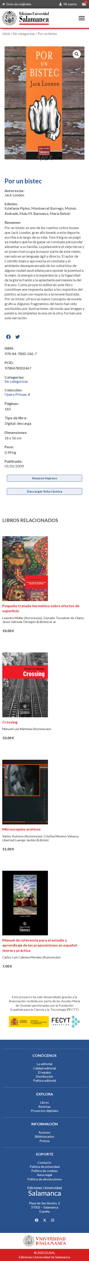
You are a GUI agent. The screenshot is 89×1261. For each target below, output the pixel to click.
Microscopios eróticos (21, 829)
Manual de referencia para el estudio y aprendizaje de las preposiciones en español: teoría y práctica (40, 945)
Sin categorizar (24, 34)
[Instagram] (52, 1220)
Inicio (6, 34)
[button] (81, 18)
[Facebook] (36, 1220)
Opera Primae (15, 394)
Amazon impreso (44, 478)
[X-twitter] (44, 1220)
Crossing (9, 722)
